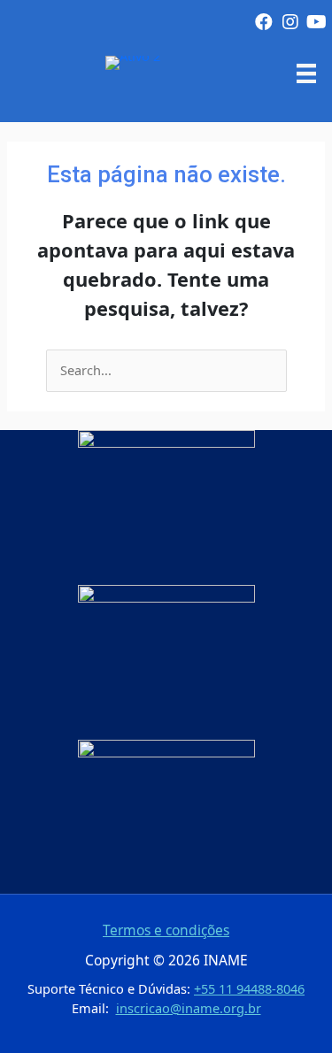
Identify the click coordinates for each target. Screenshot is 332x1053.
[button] (264, 22)
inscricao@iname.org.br (188, 1008)
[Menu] (306, 72)
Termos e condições (166, 930)
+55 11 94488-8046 (249, 988)
